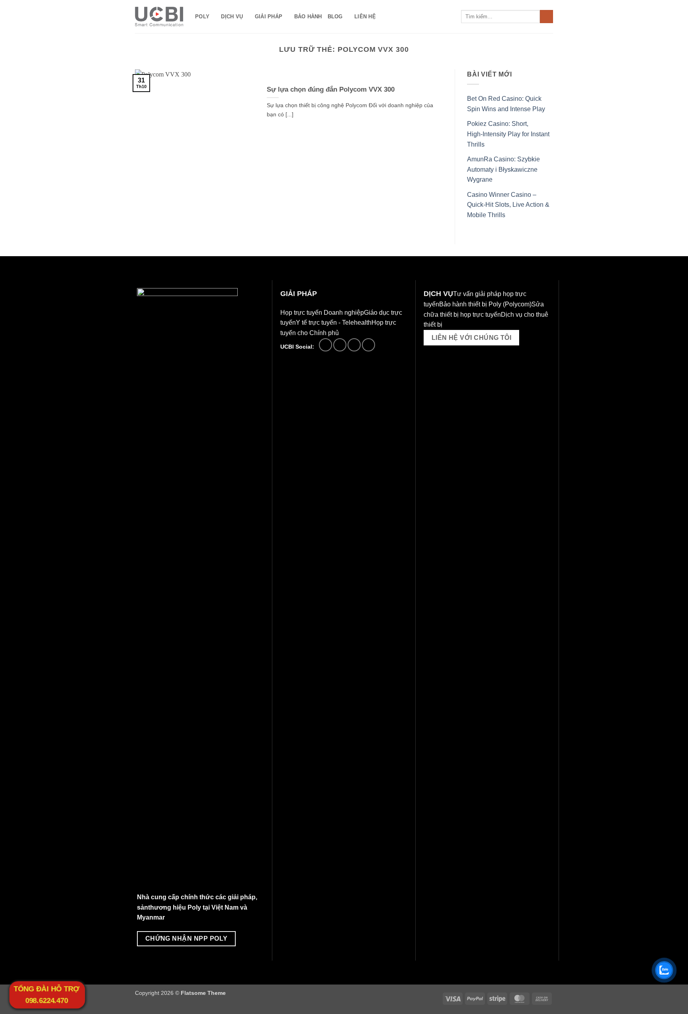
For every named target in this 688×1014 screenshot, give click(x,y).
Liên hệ (365, 17)
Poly (202, 17)
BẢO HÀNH (308, 17)
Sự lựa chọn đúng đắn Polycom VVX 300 (331, 89)
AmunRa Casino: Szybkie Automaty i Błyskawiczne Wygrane (503, 169)
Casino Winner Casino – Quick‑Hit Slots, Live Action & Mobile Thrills (508, 204)
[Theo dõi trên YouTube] (368, 344)
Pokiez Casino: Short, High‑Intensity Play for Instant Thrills (508, 134)
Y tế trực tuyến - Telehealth (333, 322)
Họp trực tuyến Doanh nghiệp (322, 312)
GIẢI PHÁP (268, 17)
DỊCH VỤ (232, 17)
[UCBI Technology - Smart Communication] (159, 16)
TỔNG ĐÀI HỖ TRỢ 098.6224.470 (46, 994)
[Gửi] (546, 17)
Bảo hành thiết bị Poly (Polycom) (485, 304)
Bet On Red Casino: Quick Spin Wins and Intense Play (506, 103)
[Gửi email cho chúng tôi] (339, 344)
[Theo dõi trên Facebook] (325, 344)
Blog (335, 17)
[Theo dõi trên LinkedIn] (354, 344)
